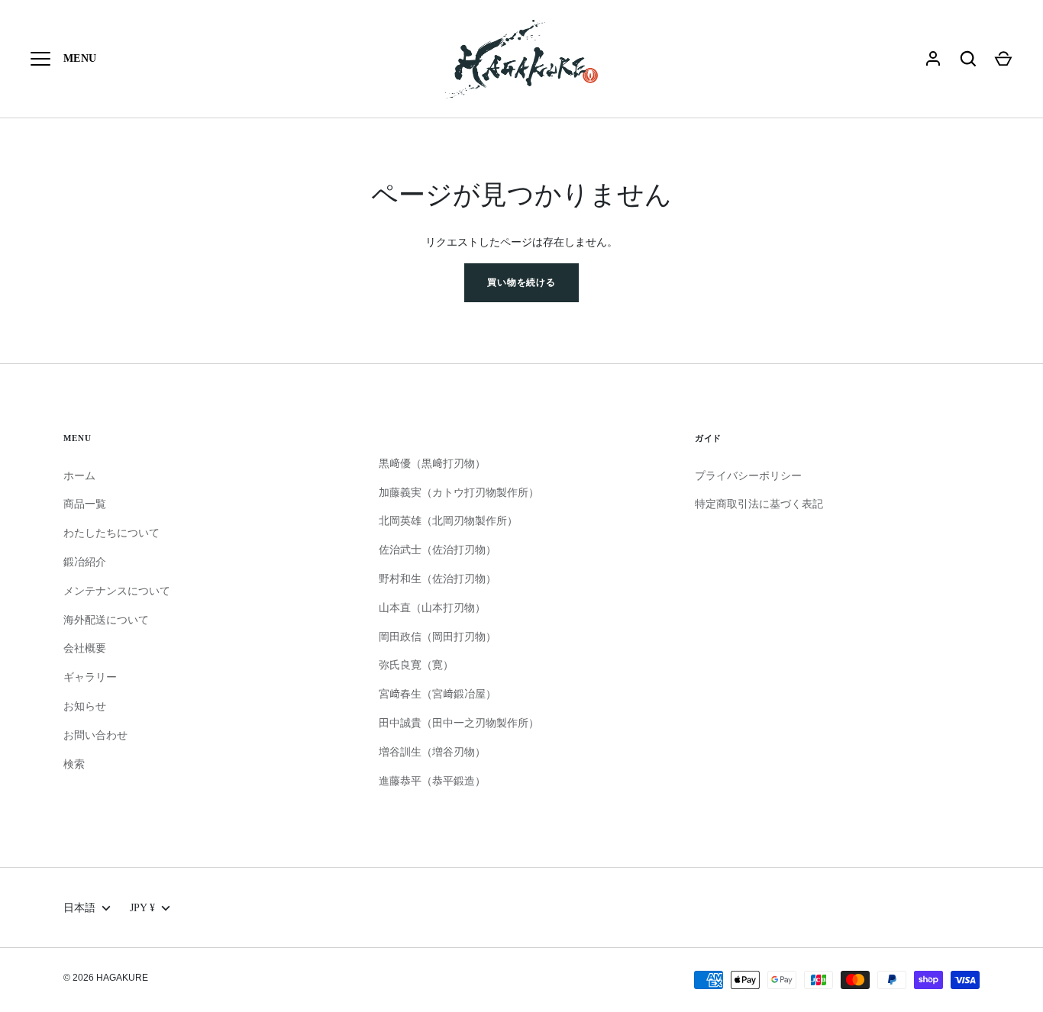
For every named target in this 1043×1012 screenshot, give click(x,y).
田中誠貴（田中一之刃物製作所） (459, 723)
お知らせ (84, 706)
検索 (74, 764)
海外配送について (106, 620)
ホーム (79, 475)
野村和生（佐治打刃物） (437, 578)
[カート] (1003, 59)
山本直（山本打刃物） (432, 607)
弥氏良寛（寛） (416, 665)
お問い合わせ (95, 735)
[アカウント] (933, 59)
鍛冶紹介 (84, 562)
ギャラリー (90, 677)
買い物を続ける (522, 282)
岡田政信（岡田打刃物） (437, 636)
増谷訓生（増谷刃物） (432, 752)
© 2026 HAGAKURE (105, 977)
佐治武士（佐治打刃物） (437, 549)
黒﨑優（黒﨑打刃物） (432, 463)
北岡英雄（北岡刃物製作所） (448, 520)
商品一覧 (84, 504)
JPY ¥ (142, 908)
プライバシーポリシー (748, 475)
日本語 (79, 908)
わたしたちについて (111, 533)
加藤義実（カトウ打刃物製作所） (459, 492)
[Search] (968, 59)
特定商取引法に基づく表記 (759, 504)
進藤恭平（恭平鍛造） (432, 781)
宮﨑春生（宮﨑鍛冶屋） (437, 694)
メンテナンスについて (116, 591)
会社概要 (84, 648)
